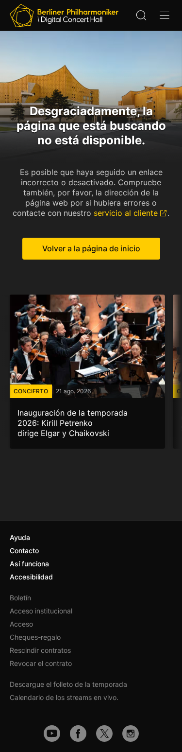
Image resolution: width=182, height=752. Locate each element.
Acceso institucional (41, 611)
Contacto (24, 550)
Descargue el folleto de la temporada (68, 684)
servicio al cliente (126, 213)
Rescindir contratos (40, 650)
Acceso (21, 624)
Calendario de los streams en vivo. (64, 697)
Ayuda (20, 537)
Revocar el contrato (41, 663)
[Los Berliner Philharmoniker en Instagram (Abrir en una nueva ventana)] (130, 733)
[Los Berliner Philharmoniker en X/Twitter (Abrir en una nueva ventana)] (104, 733)
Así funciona (29, 564)
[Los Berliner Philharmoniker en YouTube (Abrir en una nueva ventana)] (52, 733)
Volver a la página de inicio (91, 248)
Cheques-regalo (35, 637)
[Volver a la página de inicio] (64, 15)
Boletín (20, 598)
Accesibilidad (31, 577)
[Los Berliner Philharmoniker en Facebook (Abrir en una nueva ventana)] (78, 733)
